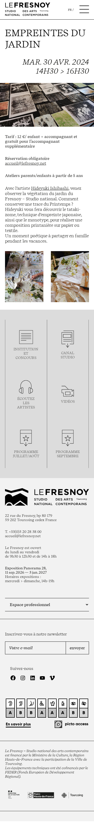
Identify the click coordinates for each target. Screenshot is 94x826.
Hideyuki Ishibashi (49, 188)
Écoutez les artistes (26, 402)
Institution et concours (26, 353)
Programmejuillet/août (26, 453)
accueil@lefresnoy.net (25, 163)
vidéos (68, 401)
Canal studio (68, 355)
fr (70, 10)
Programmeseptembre (68, 453)
